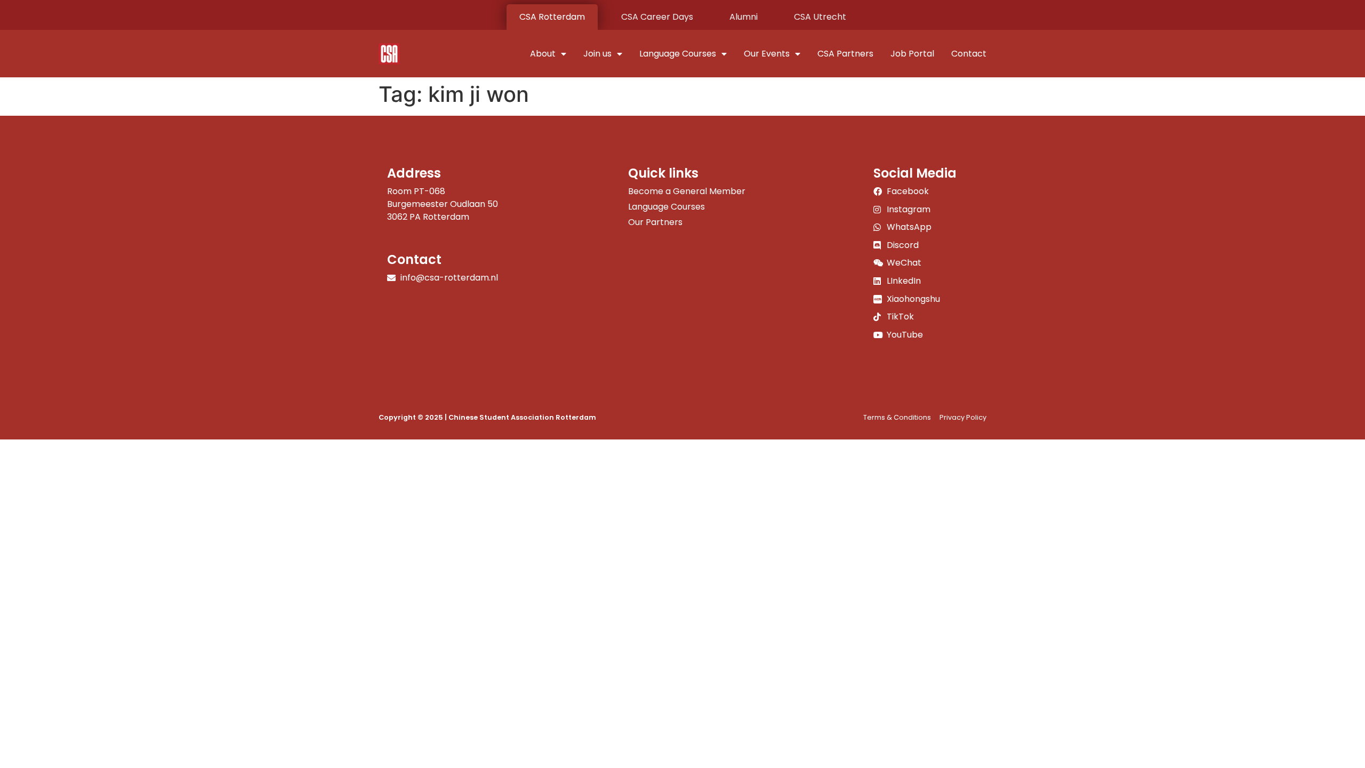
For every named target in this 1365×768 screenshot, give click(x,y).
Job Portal (912, 53)
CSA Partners (845, 53)
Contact (968, 53)
